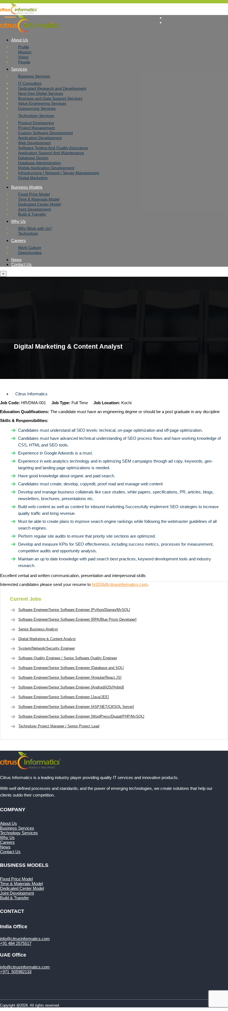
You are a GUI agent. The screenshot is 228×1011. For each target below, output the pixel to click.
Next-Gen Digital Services (40, 93)
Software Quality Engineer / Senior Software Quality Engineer (67, 658)
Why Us (18, 221)
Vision (23, 57)
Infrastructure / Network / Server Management (58, 173)
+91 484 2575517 (15, 943)
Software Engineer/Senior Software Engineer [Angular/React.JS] (70, 677)
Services (19, 69)
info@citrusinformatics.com (189, 8)
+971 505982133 (15, 971)
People (24, 62)
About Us (19, 40)
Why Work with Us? (35, 228)
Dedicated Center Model (39, 204)
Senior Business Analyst (38, 629)
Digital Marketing (33, 178)
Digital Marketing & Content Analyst (47, 639)
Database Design (33, 158)
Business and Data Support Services (50, 98)
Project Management (36, 128)
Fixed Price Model (34, 194)
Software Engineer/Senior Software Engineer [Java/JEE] (63, 697)
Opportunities (30, 252)
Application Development (40, 138)
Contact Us (21, 264)
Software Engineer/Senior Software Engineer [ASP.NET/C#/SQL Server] (76, 707)
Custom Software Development (45, 133)
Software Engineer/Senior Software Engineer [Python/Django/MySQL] (74, 610)
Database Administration (39, 163)
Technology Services (36, 115)
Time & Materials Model (39, 199)
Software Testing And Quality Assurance (53, 148)
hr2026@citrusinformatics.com (120, 584)
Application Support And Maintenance (51, 153)
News (16, 259)
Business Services (34, 76)
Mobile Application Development (46, 168)
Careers (18, 240)
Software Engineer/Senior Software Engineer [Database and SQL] (71, 668)
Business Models (27, 187)
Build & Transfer (32, 214)
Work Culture (29, 247)
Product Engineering (36, 123)
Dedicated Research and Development (52, 88)
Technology (28, 233)
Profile (23, 47)
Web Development (34, 143)
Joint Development (34, 209)
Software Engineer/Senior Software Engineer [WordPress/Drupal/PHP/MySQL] (81, 716)
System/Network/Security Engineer (46, 648)
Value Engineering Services (42, 103)
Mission (24, 52)
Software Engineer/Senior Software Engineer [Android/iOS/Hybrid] (71, 687)
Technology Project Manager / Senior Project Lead (58, 726)
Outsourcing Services (37, 108)
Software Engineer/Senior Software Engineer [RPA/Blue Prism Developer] (77, 619)
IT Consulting (29, 83)
